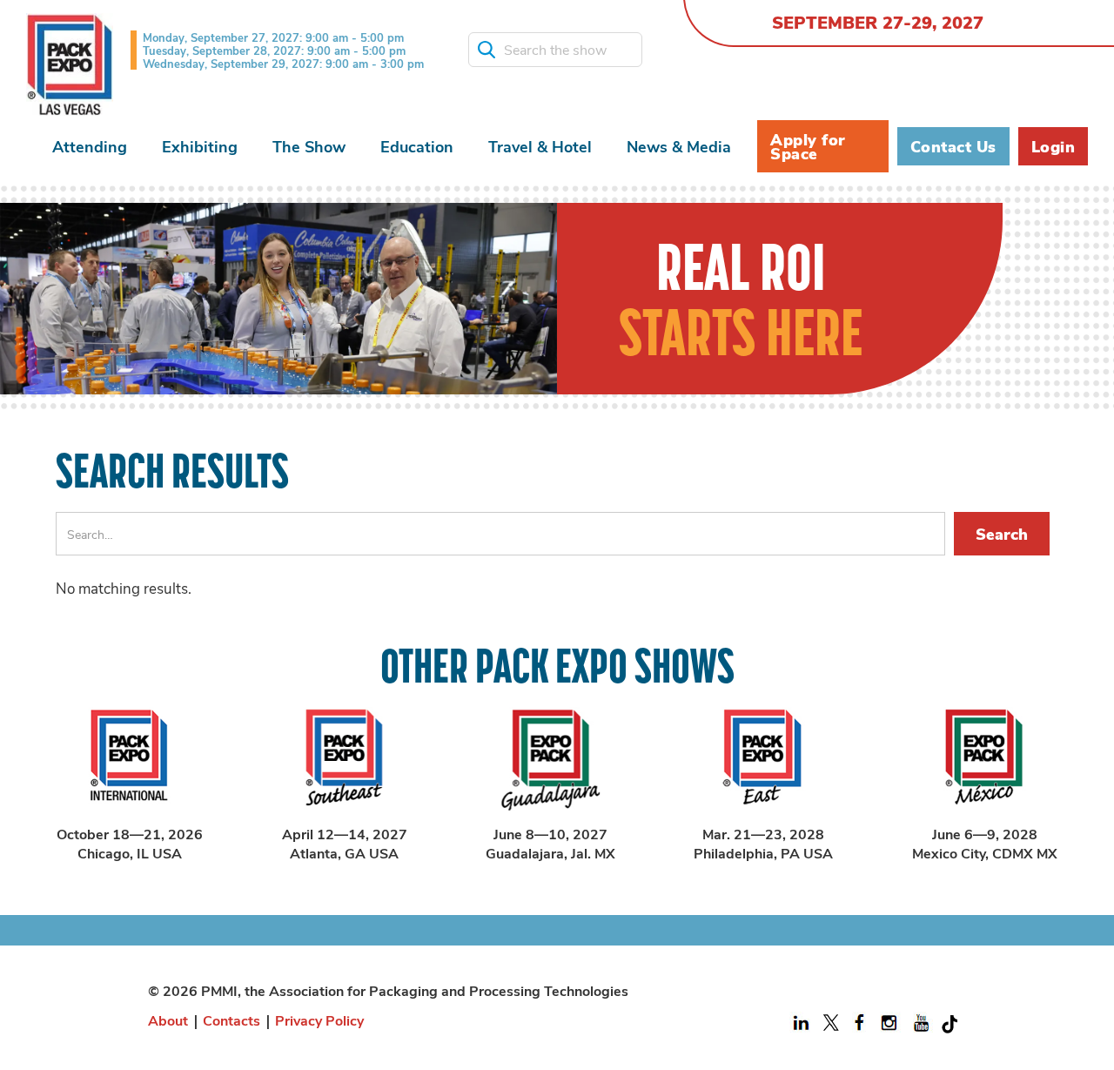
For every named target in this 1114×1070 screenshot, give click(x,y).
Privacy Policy (319, 1020)
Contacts (231, 1020)
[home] (69, 64)
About (168, 1020)
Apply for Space (808, 146)
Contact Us (953, 146)
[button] (89, 146)
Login (1053, 146)
